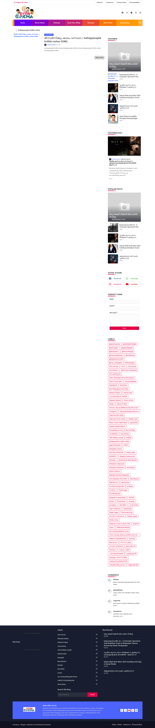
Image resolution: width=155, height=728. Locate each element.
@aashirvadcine (114, 344)
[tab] (22, 23)
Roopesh (131, 501)
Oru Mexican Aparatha (116, 486)
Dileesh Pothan (122, 404)
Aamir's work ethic (115, 381)
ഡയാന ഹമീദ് (124, 550)
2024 (123, 366)
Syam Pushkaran (114, 509)
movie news (131, 468)
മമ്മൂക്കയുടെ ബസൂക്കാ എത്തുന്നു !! (128, 107)
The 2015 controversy (116, 516)
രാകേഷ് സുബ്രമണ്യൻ (118, 561)
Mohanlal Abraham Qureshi (128, 460)
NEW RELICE (113, 482)
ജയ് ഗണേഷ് (130, 546)
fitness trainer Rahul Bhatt (118, 423)
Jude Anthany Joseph (116, 438)
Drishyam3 (113, 411)
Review (111, 501)
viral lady (132, 539)
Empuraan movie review (117, 419)
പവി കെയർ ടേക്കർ (116, 554)
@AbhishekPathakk (129, 344)
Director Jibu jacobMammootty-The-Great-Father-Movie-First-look (124, 408)
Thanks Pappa (113, 512)
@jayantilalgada (127, 348)
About (119, 725)
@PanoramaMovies (116, 355)
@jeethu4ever (114, 351)
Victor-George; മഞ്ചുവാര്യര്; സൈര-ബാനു (123, 535)
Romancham (121, 501)
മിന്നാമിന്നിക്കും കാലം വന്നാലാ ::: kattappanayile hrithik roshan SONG (72, 39)
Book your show (73, 23)
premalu (130, 486)
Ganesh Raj (134, 423)
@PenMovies (130, 355)
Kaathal (128, 438)
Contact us (110, 2)
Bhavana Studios (114, 393)
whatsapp (134, 278)
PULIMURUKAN (114, 494)
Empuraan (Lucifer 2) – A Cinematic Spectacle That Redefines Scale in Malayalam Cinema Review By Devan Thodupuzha (122, 643)
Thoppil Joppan (132, 516)
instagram (117, 284)
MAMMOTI (113, 456)
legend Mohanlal (114, 445)
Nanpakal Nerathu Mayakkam (119, 475)
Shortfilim (122, 505)
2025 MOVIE (113, 370)
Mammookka (130, 453)
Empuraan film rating (116, 415)
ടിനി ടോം (112, 550)
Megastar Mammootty (127, 456)
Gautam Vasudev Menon (117, 426)
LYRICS (125, 445)
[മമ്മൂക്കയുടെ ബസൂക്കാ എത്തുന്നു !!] (113, 108)
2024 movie (132, 366)
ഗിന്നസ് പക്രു (125, 542)
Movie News (40, 23)
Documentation (135, 2)
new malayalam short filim (118, 479)
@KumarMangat (127, 351)
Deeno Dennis (128, 400)
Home (22, 23)
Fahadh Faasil (133, 419)
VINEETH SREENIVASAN (117, 539)
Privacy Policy (121, 2)
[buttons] (122, 12)
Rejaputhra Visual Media (117, 497)
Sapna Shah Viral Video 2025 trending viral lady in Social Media (129, 97)
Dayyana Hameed (115, 400)
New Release (134, 479)
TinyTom (136, 524)
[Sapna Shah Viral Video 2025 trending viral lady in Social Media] (113, 98)
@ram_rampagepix (115, 363)
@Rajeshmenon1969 (116, 359)
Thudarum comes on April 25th (119, 524)
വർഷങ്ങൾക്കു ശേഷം (117, 565)
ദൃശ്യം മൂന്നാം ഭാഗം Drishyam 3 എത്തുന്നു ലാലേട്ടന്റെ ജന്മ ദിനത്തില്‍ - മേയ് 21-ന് (129, 88)
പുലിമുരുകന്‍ (131, 554)
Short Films (107, 23)
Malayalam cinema (115, 449)
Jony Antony (125, 434)
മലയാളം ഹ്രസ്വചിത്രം (118, 557)
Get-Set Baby (130, 430)
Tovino (111, 527)
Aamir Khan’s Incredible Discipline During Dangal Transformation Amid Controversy (128, 119)
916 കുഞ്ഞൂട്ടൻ (115, 374)
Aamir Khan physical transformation (121, 378)
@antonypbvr (113, 348)
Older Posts (99, 58)
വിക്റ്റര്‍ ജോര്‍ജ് (133, 565)
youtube (134, 284)
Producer (112, 490)
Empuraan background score (129, 411)
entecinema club (124, 24)
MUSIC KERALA (114, 471)
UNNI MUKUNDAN (123, 527)
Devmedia (47, 725)
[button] (140, 23)
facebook (117, 278)
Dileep (111, 404)
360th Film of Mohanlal (129, 370)
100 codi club (113, 366)
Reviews (91, 23)
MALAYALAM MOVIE (116, 453)
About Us (100, 2)
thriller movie (113, 520)
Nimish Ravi (125, 482)
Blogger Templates (26, 725)
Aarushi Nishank (130, 381)
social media (133, 505)
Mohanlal (112, 460)
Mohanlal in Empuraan (116, 464)
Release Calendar (56, 24)
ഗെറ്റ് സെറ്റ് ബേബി (116, 546)
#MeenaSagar (130, 363)
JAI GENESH (113, 434)
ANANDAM (113, 385)
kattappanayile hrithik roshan (119, 441)
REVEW (131, 497)
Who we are (113, 542)
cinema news (127, 393)
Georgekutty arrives (116, 430)
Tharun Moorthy (126, 512)
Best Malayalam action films (118, 389)
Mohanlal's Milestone (116, 468)
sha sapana (112, 505)
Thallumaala (127, 509)
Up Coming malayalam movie (119, 531)
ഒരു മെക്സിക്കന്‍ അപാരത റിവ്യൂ (118, 634)
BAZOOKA (123, 385)
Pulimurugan (123, 490)
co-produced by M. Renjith (118, 396)
